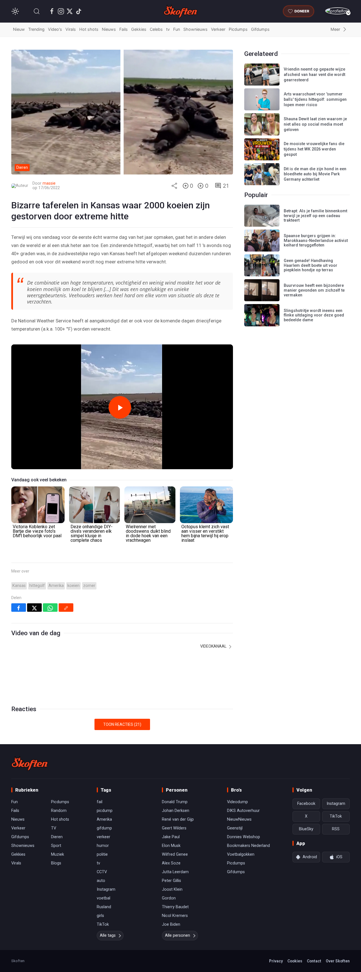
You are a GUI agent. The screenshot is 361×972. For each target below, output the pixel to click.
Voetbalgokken (240, 854)
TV (53, 828)
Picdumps (238, 29)
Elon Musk (171, 845)
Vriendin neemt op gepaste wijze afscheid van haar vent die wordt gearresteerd (314, 74)
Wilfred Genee (175, 854)
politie (102, 854)
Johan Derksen (175, 810)
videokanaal (213, 646)
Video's (55, 29)
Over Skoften (338, 961)
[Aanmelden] (337, 11)
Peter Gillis (171, 880)
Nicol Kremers (175, 915)
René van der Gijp (178, 819)
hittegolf (37, 585)
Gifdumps (260, 29)
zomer (89, 585)
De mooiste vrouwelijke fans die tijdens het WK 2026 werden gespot (314, 149)
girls (100, 915)
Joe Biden (171, 924)
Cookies (294, 961)
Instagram (106, 889)
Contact (314, 961)
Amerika (56, 585)
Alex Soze (171, 863)
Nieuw (19, 29)
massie (49, 183)
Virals (70, 29)
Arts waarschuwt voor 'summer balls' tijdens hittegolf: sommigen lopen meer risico (315, 99)
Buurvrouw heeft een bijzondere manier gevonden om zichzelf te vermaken (314, 290)
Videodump (237, 802)
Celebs (156, 29)
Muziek (57, 854)
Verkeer (218, 29)
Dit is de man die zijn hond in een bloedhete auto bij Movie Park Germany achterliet (315, 174)
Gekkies (138, 29)
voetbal (103, 898)
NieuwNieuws (239, 819)
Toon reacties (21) (122, 724)
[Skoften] (29, 763)
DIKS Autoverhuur (243, 810)
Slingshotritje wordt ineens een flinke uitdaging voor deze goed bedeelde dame (314, 315)
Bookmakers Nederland (248, 845)
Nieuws (109, 29)
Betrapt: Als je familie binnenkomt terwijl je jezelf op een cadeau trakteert (315, 216)
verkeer (103, 837)
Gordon (169, 898)
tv (168, 29)
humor (103, 845)
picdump (105, 810)
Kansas (19, 585)
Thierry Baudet (175, 907)
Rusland (104, 907)
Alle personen (177, 935)
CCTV (102, 872)
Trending (36, 29)
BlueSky (306, 829)
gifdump (104, 828)
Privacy (276, 961)
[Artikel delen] (174, 185)
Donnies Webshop (243, 837)
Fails (123, 29)
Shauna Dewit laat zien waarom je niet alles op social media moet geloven (315, 124)
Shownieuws (195, 29)
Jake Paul (171, 837)
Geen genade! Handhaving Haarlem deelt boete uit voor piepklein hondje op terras (310, 265)
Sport (56, 845)
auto (101, 880)
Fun (176, 29)
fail (99, 802)
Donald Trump (175, 802)
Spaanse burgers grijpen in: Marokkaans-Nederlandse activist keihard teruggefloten (316, 240)
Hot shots (88, 29)
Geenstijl (235, 828)
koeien (73, 585)
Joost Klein (172, 889)
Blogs (56, 863)
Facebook (306, 803)
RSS (336, 829)
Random (59, 810)
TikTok (103, 924)
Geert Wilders (174, 828)
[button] (36, 11)
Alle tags (108, 935)
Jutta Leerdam (175, 872)
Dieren (57, 837)
